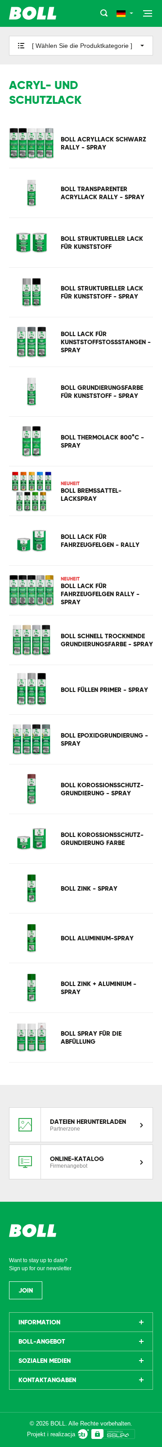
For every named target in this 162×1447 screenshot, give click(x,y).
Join (25, 1290)
